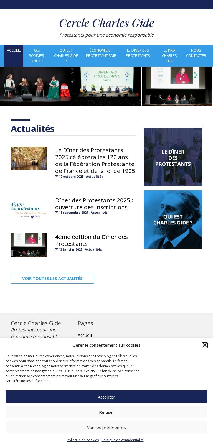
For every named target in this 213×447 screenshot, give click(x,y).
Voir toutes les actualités (52, 278)
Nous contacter (196, 53)
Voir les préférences (106, 427)
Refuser (106, 412)
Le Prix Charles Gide (169, 55)
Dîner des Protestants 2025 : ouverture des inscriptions (94, 203)
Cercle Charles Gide (106, 22)
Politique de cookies (83, 440)
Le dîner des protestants (138, 53)
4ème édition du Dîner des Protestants (91, 240)
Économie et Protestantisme (101, 53)
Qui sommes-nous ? (37, 55)
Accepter (106, 397)
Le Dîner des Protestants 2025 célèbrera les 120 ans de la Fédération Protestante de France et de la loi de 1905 (95, 160)
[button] (204, 345)
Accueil (14, 50)
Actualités (32, 128)
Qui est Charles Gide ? (66, 55)
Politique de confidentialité (123, 440)
